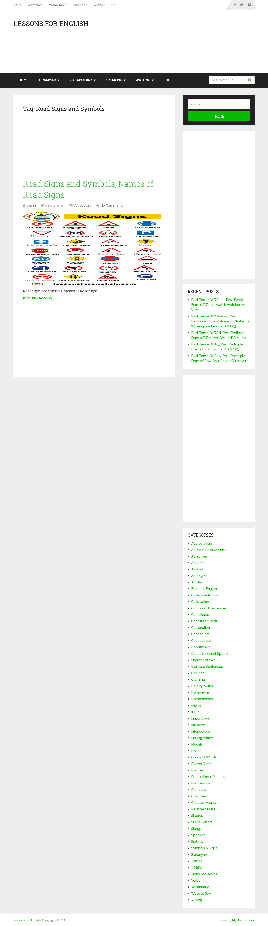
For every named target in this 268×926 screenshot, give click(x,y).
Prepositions (201, 783)
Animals (197, 569)
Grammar (34, 4)
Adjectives (199, 556)
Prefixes (197, 770)
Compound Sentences (209, 608)
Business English (204, 589)
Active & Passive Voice (209, 550)
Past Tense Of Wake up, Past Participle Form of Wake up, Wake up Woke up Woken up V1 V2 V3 (220, 321)
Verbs (195, 881)
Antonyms (199, 576)
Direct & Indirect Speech (210, 654)
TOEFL (196, 868)
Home (17, 4)
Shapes (197, 816)
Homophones (202, 699)
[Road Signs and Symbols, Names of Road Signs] (94, 248)
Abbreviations (202, 543)
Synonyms (199, 855)
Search (250, 80)
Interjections (201, 731)
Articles (197, 582)
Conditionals (200, 615)
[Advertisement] (217, 43)
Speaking (79, 4)
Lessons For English (50, 23)
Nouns (196, 751)
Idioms (196, 705)
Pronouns (198, 790)
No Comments (111, 205)
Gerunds (197, 673)
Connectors (200, 634)
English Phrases (203, 660)
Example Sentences (207, 667)
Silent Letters (201, 822)
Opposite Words (203, 757)
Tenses (196, 861)
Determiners (201, 647)
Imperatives (200, 718)
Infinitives (198, 725)
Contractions (201, 641)
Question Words (203, 803)
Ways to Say (201, 893)
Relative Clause (203, 809)
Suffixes (197, 842)
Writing (98, 4)
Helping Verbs (202, 686)
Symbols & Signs (204, 848)
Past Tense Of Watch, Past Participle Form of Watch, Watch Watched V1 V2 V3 (220, 305)
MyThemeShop (243, 920)
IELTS (195, 712)
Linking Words (202, 738)
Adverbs (197, 563)
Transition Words (204, 874)
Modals (197, 744)
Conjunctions (201, 628)
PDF (113, 4)
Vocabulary (56, 4)
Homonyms (200, 692)
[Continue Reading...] (39, 298)
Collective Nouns (204, 595)
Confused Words (204, 621)
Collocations (201, 602)
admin (31, 205)
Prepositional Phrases (208, 777)
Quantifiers (199, 796)
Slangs (196, 829)
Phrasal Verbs (201, 764)
